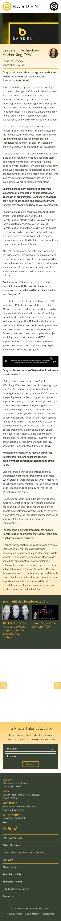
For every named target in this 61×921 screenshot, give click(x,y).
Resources (8, 896)
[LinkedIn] (4, 828)
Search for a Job (12, 874)
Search (30, 764)
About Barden (10, 867)
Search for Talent (12, 881)
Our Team (8, 859)
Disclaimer (48, 913)
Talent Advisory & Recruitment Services (24, 852)
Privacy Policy (15, 913)
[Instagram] (10, 828)
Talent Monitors (11, 845)
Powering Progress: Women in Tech (44, 624)
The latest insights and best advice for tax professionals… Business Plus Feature (15, 630)
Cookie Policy (32, 913)
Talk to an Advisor (12, 837)
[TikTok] (16, 828)
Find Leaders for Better (16, 888)
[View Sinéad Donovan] (28, 685)
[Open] (54, 6)
